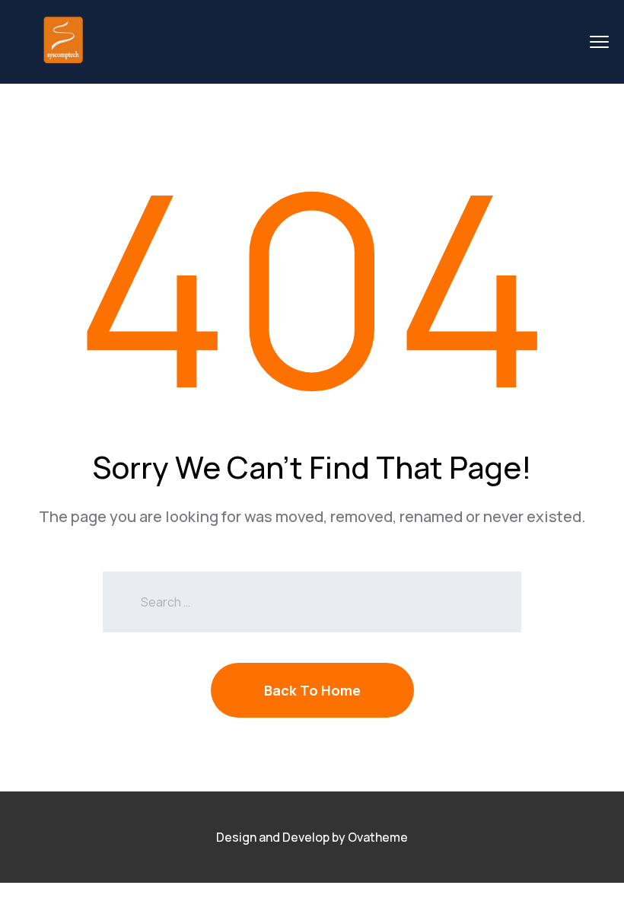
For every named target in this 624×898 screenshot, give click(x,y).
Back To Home (312, 690)
